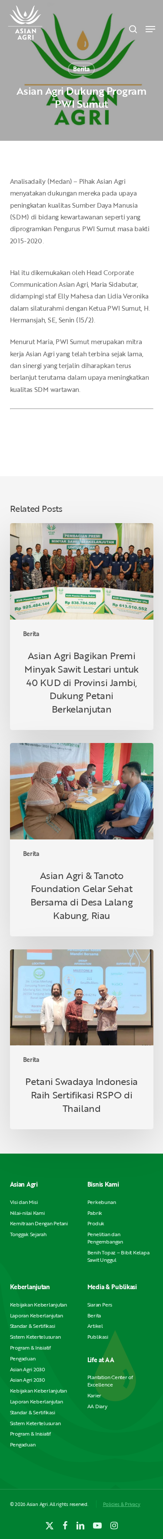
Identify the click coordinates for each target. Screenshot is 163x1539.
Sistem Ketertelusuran (35, 1336)
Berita (81, 68)
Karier (94, 1395)
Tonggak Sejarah (28, 1234)
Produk (96, 1223)
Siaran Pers (99, 1304)
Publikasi (97, 1336)
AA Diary (97, 1406)
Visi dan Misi (24, 1202)
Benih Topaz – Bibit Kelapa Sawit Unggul (118, 1256)
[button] (150, 29)
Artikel (95, 1326)
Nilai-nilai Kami (27, 1213)
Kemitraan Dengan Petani (39, 1223)
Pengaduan (23, 1358)
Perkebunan (101, 1202)
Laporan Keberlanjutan (36, 1315)
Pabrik (95, 1213)
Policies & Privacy (121, 1504)
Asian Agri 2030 (27, 1369)
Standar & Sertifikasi (32, 1326)
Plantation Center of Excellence (110, 1380)
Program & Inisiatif (30, 1347)
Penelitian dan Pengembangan (105, 1238)
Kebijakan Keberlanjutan (38, 1304)
